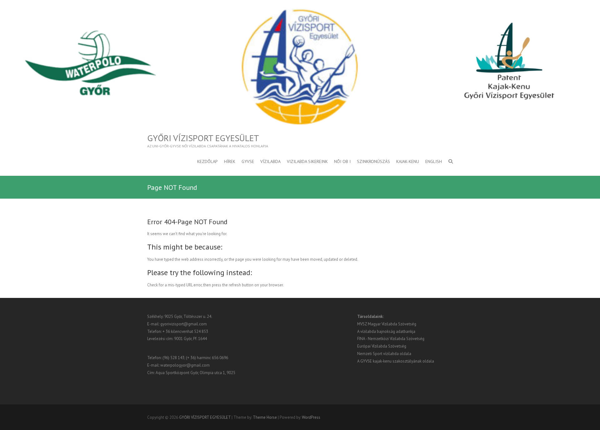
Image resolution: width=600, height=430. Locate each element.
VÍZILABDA (270, 161)
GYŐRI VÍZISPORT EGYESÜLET (203, 138)
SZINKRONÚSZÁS (373, 161)
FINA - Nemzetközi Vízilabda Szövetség (390, 338)
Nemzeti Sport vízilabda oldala (384, 353)
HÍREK (229, 161)
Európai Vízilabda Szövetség (381, 346)
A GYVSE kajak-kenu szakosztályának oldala (395, 361)
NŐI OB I (342, 161)
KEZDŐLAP (207, 161)
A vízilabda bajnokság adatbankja (386, 331)
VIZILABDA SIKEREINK (307, 161)
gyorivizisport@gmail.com (183, 324)
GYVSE (248, 161)
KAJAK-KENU (407, 161)
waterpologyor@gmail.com (185, 365)
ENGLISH (433, 161)
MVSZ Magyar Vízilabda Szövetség (386, 324)
